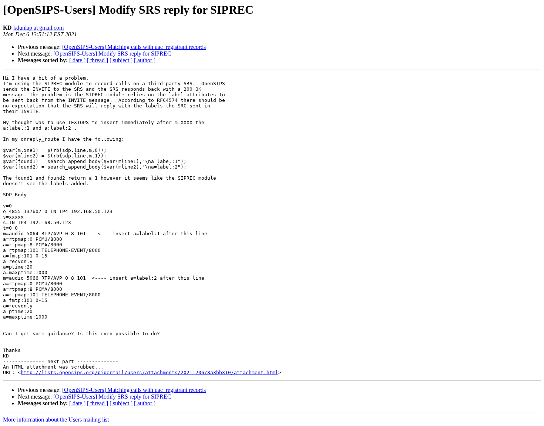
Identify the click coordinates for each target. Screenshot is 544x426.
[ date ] (77, 60)
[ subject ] (121, 60)
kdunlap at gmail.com (38, 27)
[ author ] (144, 60)
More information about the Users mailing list (56, 419)
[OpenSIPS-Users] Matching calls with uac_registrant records (134, 47)
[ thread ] (97, 60)
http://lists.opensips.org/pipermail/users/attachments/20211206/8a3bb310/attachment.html (149, 372)
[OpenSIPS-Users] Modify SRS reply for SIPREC (112, 53)
